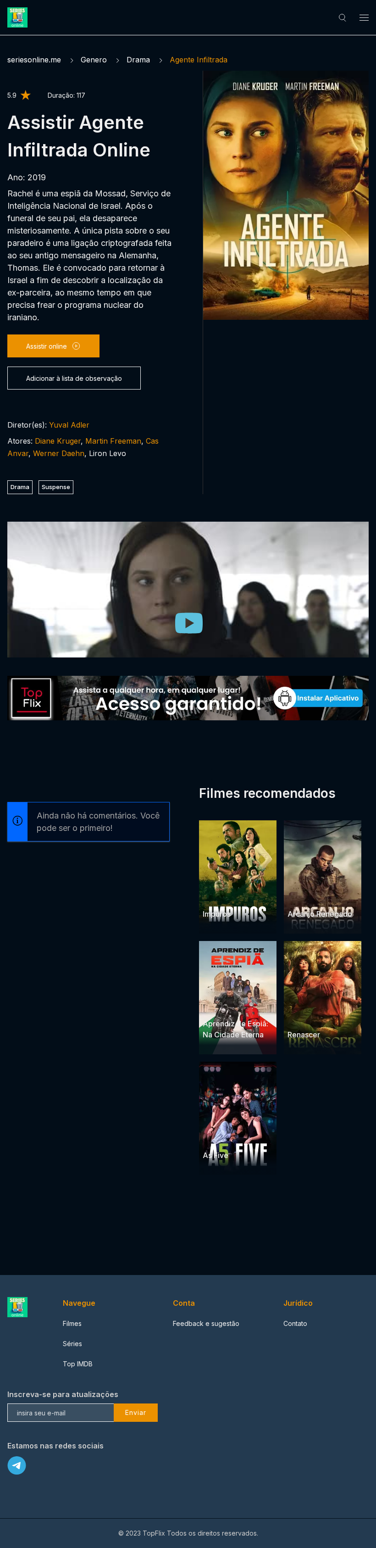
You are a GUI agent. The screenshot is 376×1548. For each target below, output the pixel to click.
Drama (138, 59)
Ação (235, 896)
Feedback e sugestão (206, 1323)
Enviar (135, 1412)
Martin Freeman (113, 440)
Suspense (56, 486)
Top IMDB (78, 1364)
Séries (72, 1344)
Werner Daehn (58, 453)
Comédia (236, 1005)
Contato (295, 1323)
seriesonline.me (34, 59)
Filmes (72, 1323)
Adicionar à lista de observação (74, 378)
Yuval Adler (69, 424)
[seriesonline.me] (18, 17)
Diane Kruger (58, 440)
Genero (94, 59)
